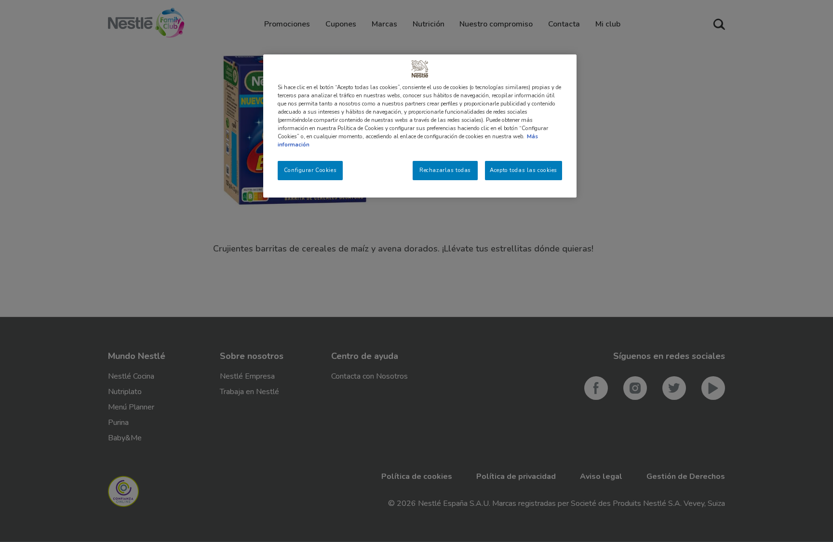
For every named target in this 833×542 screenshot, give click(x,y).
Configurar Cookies (310, 170)
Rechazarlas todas (445, 170)
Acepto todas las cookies (523, 170)
